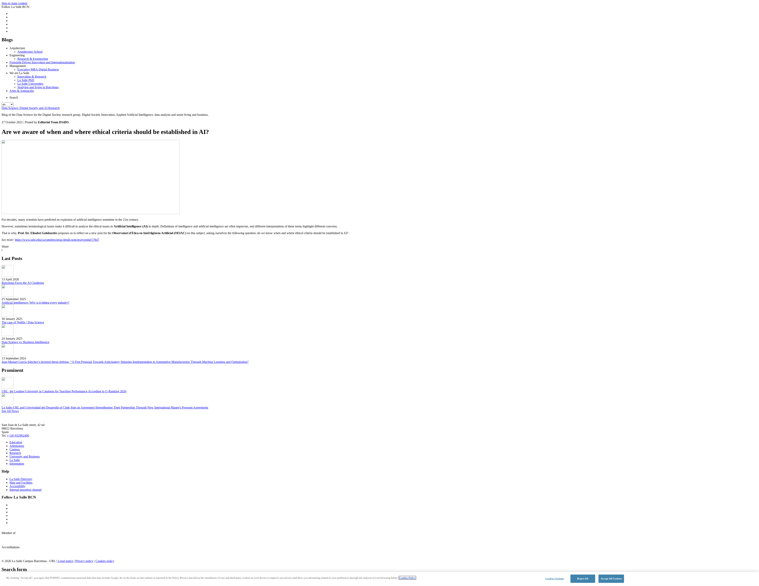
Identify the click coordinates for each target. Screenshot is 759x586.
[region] (379, 579)
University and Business (24, 456)
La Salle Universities (30, 83)
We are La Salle (19, 73)
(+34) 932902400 (18, 435)
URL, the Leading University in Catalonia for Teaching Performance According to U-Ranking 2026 (64, 391)
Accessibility (17, 486)
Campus (14, 449)
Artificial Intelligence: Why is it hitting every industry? (35, 302)
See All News (10, 411)
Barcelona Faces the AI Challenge (23, 283)
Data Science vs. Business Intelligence (25, 342)
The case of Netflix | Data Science (23, 322)
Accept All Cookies (611, 578)
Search (13, 97)
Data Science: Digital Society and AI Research (31, 108)
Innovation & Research (31, 76)
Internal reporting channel (25, 489)
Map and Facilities (20, 482)
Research (15, 453)
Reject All (582, 578)
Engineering (17, 55)
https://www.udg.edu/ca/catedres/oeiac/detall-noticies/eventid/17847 (57, 239)
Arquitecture (17, 48)
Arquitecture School (29, 51)
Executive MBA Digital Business (38, 69)
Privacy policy (84, 561)
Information (16, 463)
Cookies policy (104, 561)
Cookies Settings (554, 578)
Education (15, 442)
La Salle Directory (20, 479)
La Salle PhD (25, 80)
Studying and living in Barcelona (38, 87)
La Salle (14, 460)
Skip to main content (14, 3)
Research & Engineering (32, 58)
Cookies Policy (407, 577)
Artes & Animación (21, 90)
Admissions (16, 446)
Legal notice (65, 561)
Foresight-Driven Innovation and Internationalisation (42, 62)
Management (17, 66)
